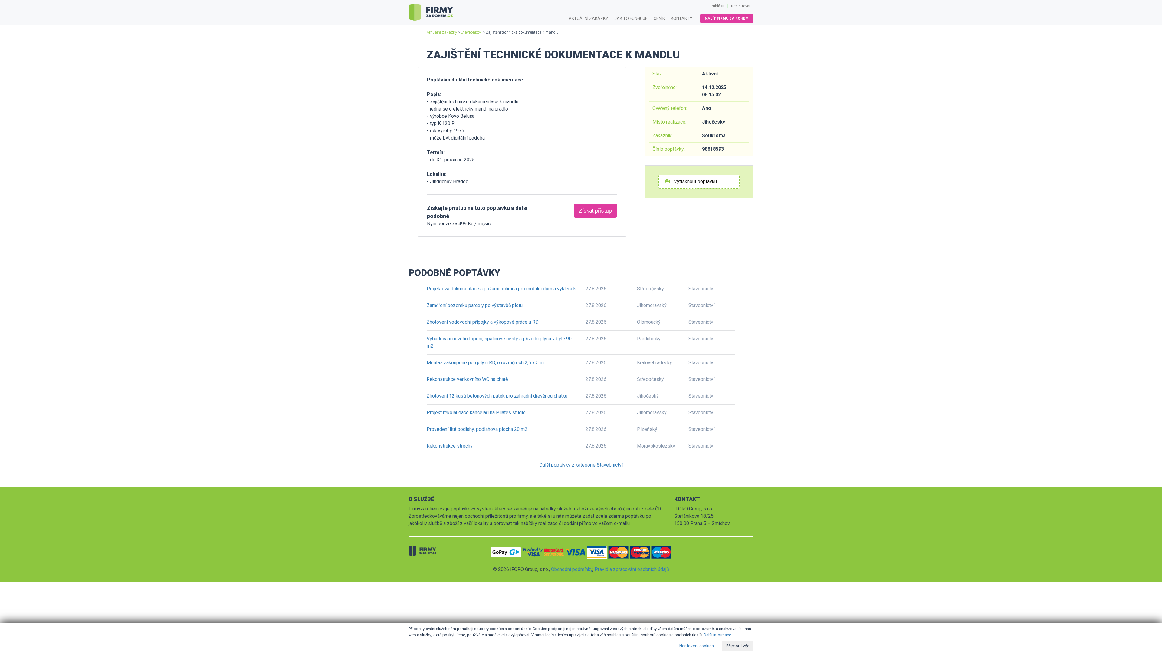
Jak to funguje (631, 18)
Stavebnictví (471, 32)
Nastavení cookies (696, 645)
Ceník (659, 18)
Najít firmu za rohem (727, 18)
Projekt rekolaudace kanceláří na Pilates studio (476, 412)
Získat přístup (595, 210)
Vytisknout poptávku (695, 181)
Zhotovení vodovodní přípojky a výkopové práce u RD (483, 322)
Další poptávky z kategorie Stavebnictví (581, 465)
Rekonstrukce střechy (450, 446)
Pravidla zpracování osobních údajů (632, 569)
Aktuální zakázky (588, 18)
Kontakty (681, 18)
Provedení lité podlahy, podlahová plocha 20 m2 (477, 429)
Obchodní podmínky (571, 569)
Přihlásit (717, 6)
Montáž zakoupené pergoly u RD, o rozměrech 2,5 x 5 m (485, 362)
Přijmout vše (738, 645)
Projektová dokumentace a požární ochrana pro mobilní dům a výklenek (501, 289)
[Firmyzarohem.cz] (431, 12)
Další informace (717, 635)
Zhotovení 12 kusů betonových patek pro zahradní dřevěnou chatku (497, 396)
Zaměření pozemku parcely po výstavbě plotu (475, 305)
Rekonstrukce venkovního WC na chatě (467, 379)
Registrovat (740, 6)
